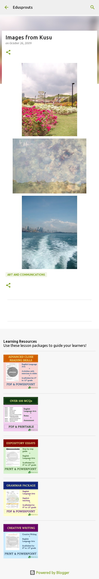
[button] (8, 52)
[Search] (92, 7)
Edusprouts (23, 7)
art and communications (26, 274)
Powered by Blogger (52, 573)
